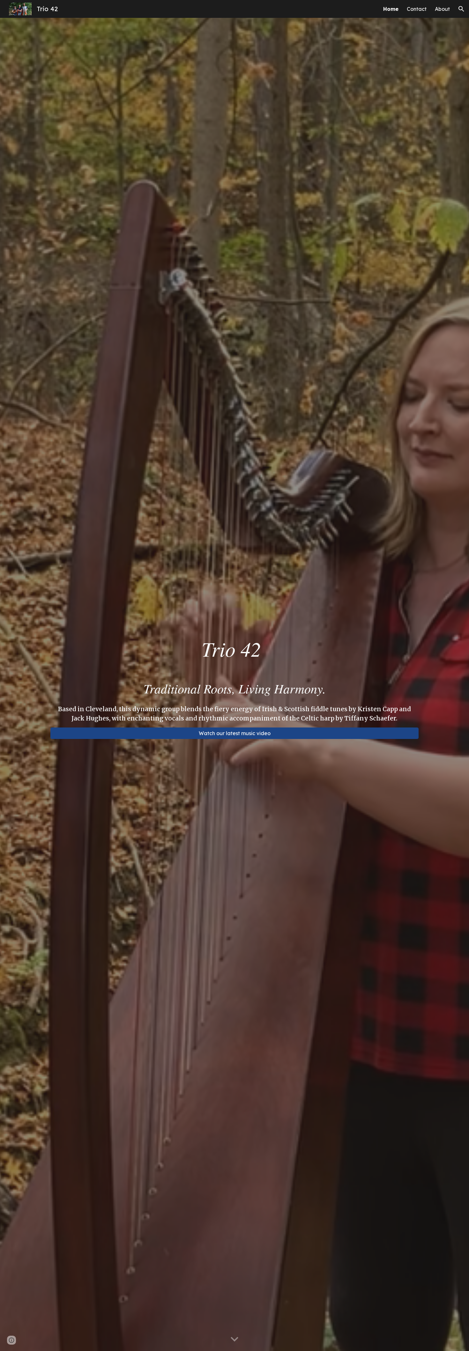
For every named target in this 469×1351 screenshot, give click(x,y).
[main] (234, 648)
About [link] (442, 9)
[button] (461, 9)
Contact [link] (417, 9)
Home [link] (390, 9)
